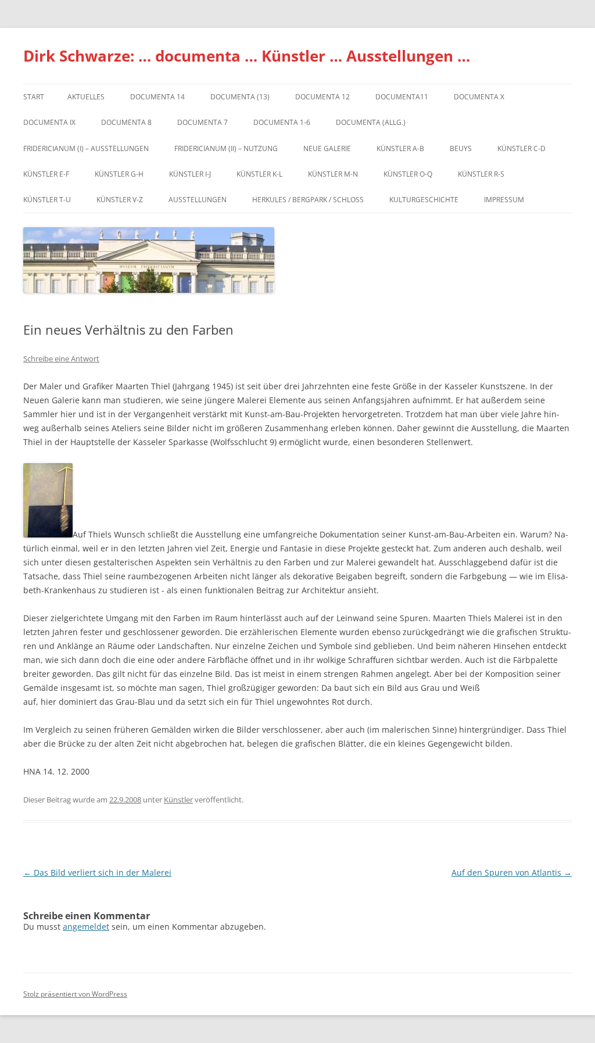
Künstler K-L (259, 174)
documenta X (479, 97)
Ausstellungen (198, 200)
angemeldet (86, 926)
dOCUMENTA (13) (240, 97)
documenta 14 (157, 97)
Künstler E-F (46, 174)
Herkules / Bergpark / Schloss (308, 200)
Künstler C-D (521, 148)
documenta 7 (202, 122)
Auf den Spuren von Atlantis (511, 872)
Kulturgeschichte (423, 200)
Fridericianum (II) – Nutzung (226, 148)
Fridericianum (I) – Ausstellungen (86, 148)
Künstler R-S (481, 174)
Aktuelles (86, 97)
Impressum (504, 200)
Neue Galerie (327, 148)
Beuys (461, 148)
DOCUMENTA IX (49, 122)
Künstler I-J (190, 174)
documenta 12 (322, 97)
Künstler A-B (400, 148)
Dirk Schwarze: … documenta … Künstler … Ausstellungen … (246, 55)
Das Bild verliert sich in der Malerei (97, 872)
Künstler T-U (47, 200)
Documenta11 (401, 97)
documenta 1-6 (281, 122)
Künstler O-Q (407, 174)
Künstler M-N (333, 174)
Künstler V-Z (119, 200)
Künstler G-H (119, 174)
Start (33, 97)
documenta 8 (126, 122)
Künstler (178, 799)
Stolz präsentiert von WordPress (75, 994)
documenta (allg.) (371, 122)
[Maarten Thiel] (48, 534)
